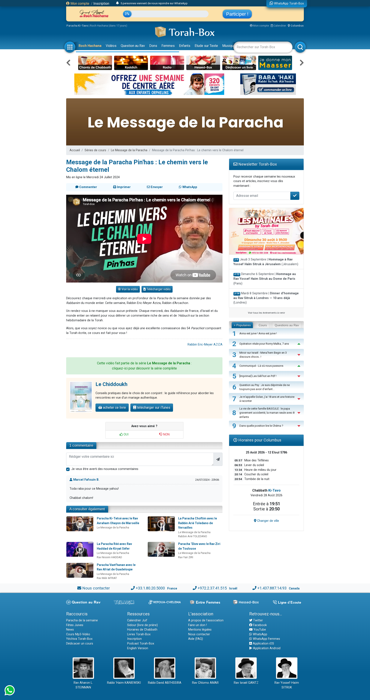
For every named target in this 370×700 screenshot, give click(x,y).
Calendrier (279, 25)
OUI (125, 434)
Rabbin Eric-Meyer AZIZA (205, 344)
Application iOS (263, 643)
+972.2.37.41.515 (212, 588)
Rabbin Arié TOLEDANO (192, 536)
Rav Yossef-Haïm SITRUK (287, 685)
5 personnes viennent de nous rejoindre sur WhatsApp (154, 3)
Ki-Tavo (274, 490)
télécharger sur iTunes (153, 407)
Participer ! (237, 14)
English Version (137, 648)
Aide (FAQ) (195, 639)
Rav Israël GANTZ (246, 683)
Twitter (257, 620)
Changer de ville (267, 521)
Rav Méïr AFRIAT (107, 578)
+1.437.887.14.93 (271, 588)
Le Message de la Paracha (129, 150)
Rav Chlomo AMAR (205, 683)
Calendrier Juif (137, 620)
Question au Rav (133, 46)
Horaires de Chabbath (142, 629)
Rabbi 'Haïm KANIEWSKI (124, 683)
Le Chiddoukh (111, 384)
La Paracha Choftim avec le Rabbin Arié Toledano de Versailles (197, 523)
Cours (263, 325)
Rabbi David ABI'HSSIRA (164, 683)
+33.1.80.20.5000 (150, 588)
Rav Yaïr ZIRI (185, 557)
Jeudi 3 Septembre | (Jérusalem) (265, 262)
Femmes (168, 46)
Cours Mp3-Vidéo (78, 634)
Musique (228, 46)
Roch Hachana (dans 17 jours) (108, 25)
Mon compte (79, 3)
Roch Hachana (90, 46)
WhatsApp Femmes (266, 639)
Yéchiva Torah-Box (79, 639)
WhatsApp (259, 634)
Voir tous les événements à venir (266, 312)
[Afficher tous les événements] (117, 3)
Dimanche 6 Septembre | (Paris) (264, 278)
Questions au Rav (287, 325)
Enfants (184, 46)
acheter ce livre (114, 407)
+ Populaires (242, 325)
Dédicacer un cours (79, 643)
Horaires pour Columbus (259, 440)
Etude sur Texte (206, 46)
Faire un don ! (197, 625)
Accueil (75, 150)
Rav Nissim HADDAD (109, 557)
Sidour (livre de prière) (142, 625)
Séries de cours (95, 150)
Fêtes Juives (74, 625)
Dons (153, 46)
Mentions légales (200, 629)
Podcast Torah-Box (140, 643)
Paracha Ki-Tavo (77, 25)
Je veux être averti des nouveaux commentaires (104, 469)
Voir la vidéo (129, 289)
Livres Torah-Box (139, 634)
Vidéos (111, 46)
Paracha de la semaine (82, 620)
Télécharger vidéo (158, 289)
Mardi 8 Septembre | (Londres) (266, 298)
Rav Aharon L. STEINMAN (83, 685)
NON (166, 434)
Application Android (266, 648)
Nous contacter (96, 588)
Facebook (259, 625)
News (70, 629)
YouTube (259, 629)
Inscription (101, 3)
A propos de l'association (206, 620)
